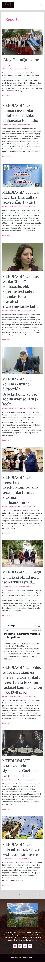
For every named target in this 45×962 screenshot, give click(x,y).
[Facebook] (15, 946)
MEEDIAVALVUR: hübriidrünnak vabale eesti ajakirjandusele (21, 849)
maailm (21, 408)
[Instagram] (25, 946)
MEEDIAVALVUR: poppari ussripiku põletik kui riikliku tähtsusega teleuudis (20, 113)
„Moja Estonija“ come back (20, 62)
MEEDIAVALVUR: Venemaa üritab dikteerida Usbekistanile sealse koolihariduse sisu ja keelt (20, 391)
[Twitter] (20, 946)
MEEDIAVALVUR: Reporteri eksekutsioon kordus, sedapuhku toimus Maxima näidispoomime (20, 490)
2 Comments (7, 586)
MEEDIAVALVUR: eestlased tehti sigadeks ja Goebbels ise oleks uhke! (20, 768)
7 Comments (7, 859)
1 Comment (6, 69)
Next (39, 895)
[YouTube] (30, 946)
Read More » (7, 95)
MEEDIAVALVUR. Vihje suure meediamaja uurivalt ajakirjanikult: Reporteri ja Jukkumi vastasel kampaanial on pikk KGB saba (22, 679)
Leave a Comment (9, 206)
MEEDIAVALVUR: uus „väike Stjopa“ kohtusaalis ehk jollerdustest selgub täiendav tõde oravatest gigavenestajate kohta (21, 291)
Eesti (14, 69)
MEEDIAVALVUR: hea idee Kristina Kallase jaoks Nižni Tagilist (20, 197)
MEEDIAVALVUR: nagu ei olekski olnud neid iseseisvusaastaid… (21, 576)
